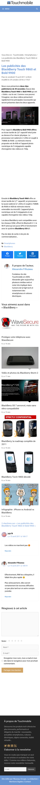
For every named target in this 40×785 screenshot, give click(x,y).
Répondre (8, 551)
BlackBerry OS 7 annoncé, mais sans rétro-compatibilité (19, 407)
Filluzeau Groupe (19, 779)
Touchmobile (18, 55)
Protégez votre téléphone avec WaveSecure (16, 338)
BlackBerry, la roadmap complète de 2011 (18, 442)
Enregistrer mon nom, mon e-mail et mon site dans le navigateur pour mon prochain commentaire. (21, 661)
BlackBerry (8, 247)
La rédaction (32, 779)
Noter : (4, 641)
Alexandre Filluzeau (22, 269)
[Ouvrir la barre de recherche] (37, 9)
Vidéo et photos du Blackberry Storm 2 (20, 373)
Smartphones (30, 55)
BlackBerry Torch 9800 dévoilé (16, 477)
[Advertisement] (20, 32)
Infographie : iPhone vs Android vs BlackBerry (18, 511)
